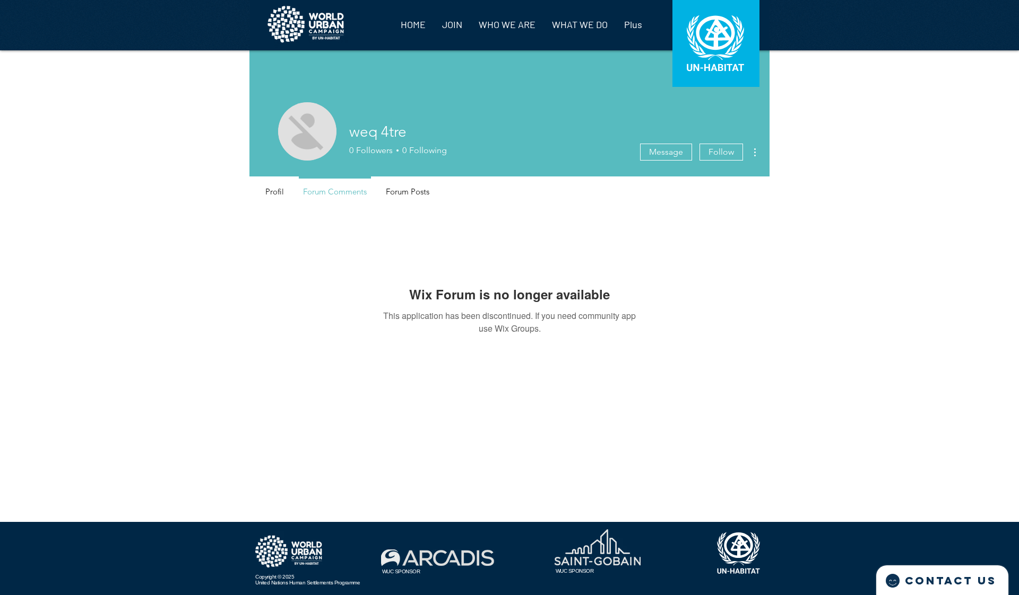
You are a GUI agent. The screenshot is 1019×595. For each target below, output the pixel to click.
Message (666, 152)
